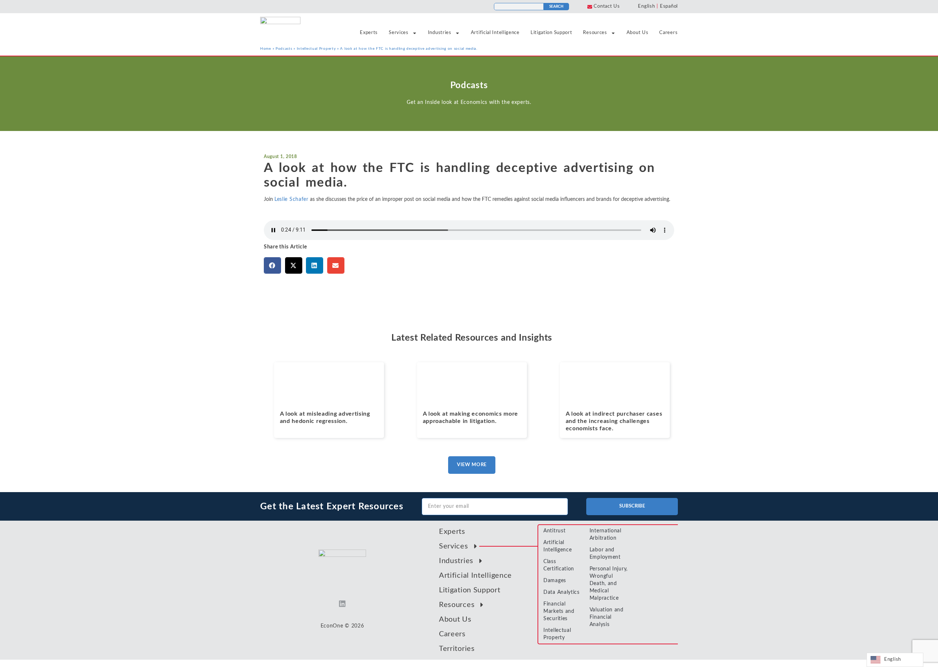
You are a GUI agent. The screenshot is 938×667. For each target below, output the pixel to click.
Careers (668, 32)
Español (669, 6)
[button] (272, 265)
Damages (554, 580)
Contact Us (607, 6)
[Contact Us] (589, 6)
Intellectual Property (316, 48)
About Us (638, 32)
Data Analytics (561, 592)
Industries (439, 32)
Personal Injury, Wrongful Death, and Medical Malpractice (609, 583)
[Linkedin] (342, 603)
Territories (457, 648)
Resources (595, 32)
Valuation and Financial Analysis (607, 617)
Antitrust (554, 530)
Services (399, 32)
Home (265, 48)
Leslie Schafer (291, 199)
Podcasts (284, 48)
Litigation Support (551, 32)
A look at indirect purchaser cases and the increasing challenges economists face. (614, 421)
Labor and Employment (605, 553)
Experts (369, 32)
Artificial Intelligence (495, 32)
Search (556, 6)
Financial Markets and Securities (559, 611)
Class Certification (558, 565)
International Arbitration (605, 534)
